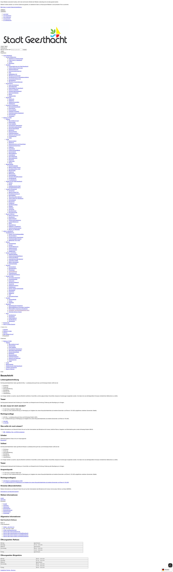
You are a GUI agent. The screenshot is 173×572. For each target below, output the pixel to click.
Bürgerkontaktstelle (13, 166)
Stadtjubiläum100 (13, 74)
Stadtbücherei (12, 251)
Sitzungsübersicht (13, 158)
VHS (10, 295)
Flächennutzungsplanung (15, 220)
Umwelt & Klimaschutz (11, 189)
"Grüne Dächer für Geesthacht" (16, 198)
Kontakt (5, 504)
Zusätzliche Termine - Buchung (8, 570)
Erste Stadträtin (12, 124)
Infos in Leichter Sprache (9, 324)
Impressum (6, 505)
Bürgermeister (12, 122)
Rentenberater (12, 114)
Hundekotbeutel (12, 178)
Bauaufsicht (3, 440)
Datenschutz (6, 507)
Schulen (11, 245)
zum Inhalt (5, 14)
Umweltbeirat (12, 155)
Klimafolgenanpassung (14, 194)
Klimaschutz (12, 190)
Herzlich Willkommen (11, 57)
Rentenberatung (12, 268)
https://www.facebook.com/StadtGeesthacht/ (15, 533)
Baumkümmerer (12, 211)
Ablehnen (3, 9)
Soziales (8, 298)
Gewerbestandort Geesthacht (16, 305)
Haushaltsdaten (12, 175)
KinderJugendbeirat (13, 257)
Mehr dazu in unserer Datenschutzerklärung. (11, 7)
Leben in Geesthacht (8, 231)
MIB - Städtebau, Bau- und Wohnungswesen (14, 432)
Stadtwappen (12, 103)
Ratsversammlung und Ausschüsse (17, 144)
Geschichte (8, 97)
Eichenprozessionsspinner (15, 71)
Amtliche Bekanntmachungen (16, 68)
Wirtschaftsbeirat (13, 153)
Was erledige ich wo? (14, 121)
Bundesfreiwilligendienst (14, 187)
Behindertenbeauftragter (14, 107)
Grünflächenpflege (13, 204)
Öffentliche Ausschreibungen (16, 82)
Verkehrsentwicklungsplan (15, 228)
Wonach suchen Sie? (6, 49)
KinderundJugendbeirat (14, 150)
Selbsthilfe (11, 302)
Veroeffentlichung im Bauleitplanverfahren (19, 77)
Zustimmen (3, 11)
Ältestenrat (11, 142)
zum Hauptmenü (7, 15)
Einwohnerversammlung (14, 145)
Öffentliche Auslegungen (15, 75)
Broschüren (11, 63)
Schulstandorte (12, 243)
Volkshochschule (13, 248)
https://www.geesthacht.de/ (11, 531)
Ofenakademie (12, 80)
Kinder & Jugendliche (11, 253)
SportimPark (12, 316)
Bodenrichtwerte (12, 218)
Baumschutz (12, 201)
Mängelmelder (12, 170)
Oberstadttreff (12, 290)
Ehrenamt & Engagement (12, 105)
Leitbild (10, 61)
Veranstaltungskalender (14, 277)
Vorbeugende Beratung (14, 274)
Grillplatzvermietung (13, 285)
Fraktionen (11, 147)
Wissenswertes (9, 164)
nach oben (3, 499)
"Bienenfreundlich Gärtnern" (15, 197)
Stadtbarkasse (12, 287)
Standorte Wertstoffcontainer (15, 176)
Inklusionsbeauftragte (14, 128)
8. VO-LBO (5, 423)
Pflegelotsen (12, 270)
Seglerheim (11, 291)
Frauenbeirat (12, 149)
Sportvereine (12, 321)
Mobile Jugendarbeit (13, 262)
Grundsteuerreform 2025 (14, 169)
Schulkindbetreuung (13, 246)
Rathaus (8, 119)
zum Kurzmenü (6, 19)
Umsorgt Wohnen (13, 271)
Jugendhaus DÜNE (13, 260)
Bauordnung (12, 217)
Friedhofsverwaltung (13, 133)
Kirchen (10, 301)
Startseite (5, 329)
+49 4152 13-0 (8, 527)
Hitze (10, 72)
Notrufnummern (7, 511)
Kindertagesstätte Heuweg (15, 239)
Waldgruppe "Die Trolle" (14, 240)
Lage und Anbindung (14, 85)
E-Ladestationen (13, 180)
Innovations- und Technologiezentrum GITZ (19, 310)
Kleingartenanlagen (13, 296)
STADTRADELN (13, 318)
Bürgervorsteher (12, 141)
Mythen (10, 94)
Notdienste (11, 172)
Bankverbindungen (7, 510)
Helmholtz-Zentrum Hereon (15, 312)
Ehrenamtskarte (12, 110)
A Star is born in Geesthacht (15, 60)
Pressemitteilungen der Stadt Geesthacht (18, 66)
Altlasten (11, 206)
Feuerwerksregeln (13, 279)
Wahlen (10, 162)
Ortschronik (11, 99)
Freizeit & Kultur (10, 276)
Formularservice (12, 136)
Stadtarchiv (11, 100)
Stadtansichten (12, 96)
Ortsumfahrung (12, 225)
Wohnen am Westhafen (14, 229)
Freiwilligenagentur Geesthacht (16, 113)
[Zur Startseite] (35, 45)
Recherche (11, 159)
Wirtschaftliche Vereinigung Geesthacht (18, 309)
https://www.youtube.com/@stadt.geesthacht (15, 536)
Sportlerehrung (12, 315)
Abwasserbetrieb (13, 131)
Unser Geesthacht (7, 55)
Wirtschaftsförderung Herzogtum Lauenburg (19, 307)
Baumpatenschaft (13, 212)
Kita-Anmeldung (12, 236)
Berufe (10, 184)
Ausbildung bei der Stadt (14, 186)
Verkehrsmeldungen (13, 69)
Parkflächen (11, 203)
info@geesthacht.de (9, 530)
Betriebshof (11, 130)
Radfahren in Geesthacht (15, 226)
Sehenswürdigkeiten (14, 93)
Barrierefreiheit (6, 508)
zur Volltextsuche (7, 20)
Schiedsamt (11, 116)
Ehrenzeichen (12, 108)
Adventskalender (13, 86)
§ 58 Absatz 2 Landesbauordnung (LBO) (13, 481)
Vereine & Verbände (13, 89)
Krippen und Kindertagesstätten (16, 234)
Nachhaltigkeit (12, 195)
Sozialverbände (12, 299)
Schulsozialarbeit (13, 249)
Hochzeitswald (12, 200)
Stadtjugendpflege (13, 254)
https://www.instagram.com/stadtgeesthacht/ (15, 535)
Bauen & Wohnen (10, 214)
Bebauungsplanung (13, 215)
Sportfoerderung (12, 319)
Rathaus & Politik (7, 117)
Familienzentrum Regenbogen (16, 237)
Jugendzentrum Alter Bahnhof (16, 259)
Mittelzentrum (12, 173)
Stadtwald (11, 208)
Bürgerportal (6, 323)
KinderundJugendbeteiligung (16, 256)
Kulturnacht (11, 281)
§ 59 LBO (5, 421)
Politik (10, 138)
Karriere (11, 183)
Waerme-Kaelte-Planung (14, 167)
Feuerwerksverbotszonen (15, 79)
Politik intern (12, 161)
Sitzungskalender (13, 156)
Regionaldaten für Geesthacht (16, 88)
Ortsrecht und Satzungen (15, 135)
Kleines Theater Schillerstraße (16, 288)
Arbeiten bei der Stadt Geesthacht (14, 181)
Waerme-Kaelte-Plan (14, 192)
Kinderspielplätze (13, 263)
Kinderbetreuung (10, 232)
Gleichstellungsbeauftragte (15, 127)
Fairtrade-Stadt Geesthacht (15, 91)
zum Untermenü (7, 17)
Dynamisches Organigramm (15, 125)
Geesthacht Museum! (14, 282)
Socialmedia (6, 513)
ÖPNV (10, 223)
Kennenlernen (9, 83)
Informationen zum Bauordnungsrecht (10, 491)
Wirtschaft (8, 304)
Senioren (8, 265)
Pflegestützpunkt (13, 273)
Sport (7, 313)
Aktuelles (8, 65)
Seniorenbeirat (12, 152)
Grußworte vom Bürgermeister (16, 58)
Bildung (8, 242)
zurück (2, 498)
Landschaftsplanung (13, 222)
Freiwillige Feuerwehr (14, 111)
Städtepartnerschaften (14, 102)
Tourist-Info (11, 284)
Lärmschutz (11, 209)
